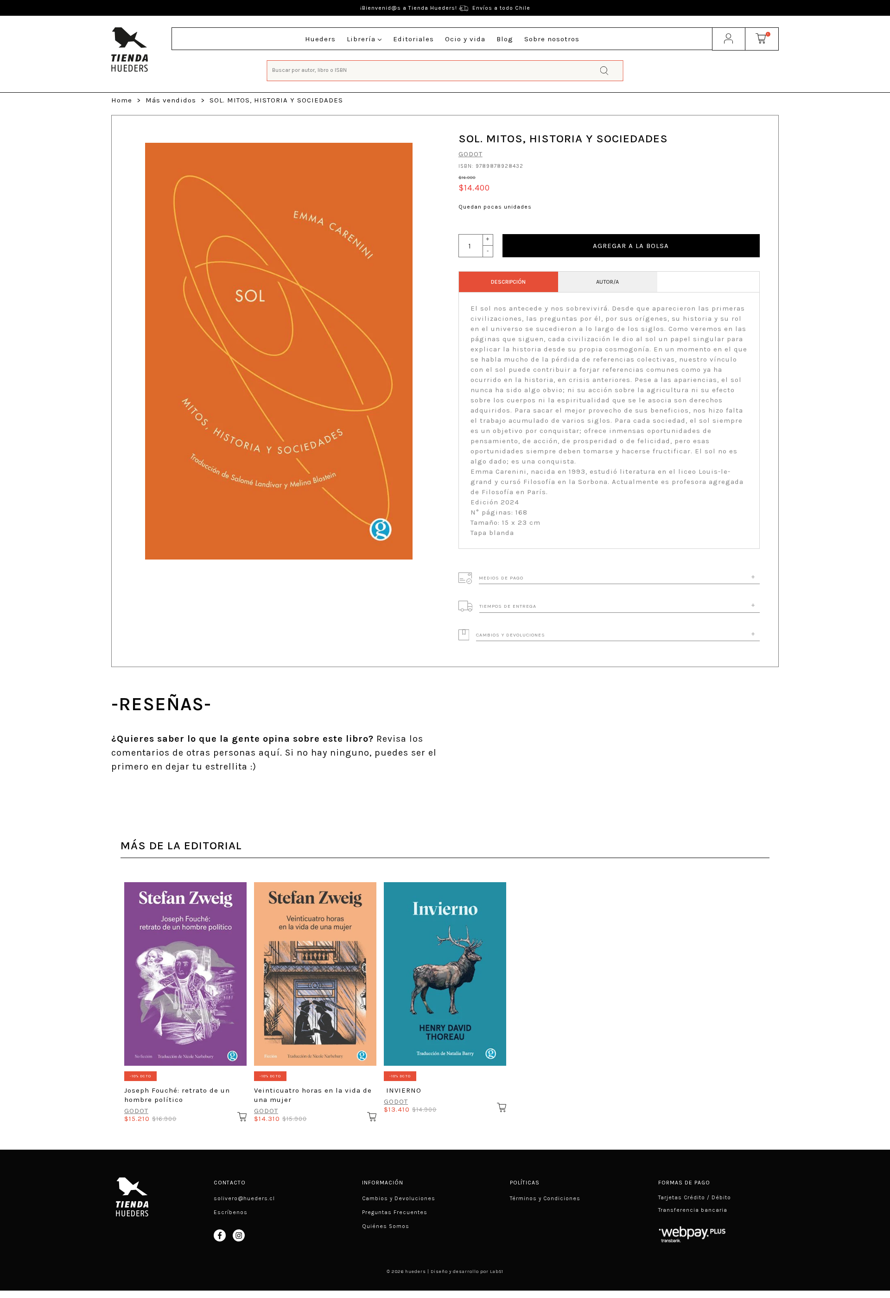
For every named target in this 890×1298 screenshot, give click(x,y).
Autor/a (607, 282)
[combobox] (445, 70)
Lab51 (496, 1271)
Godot (470, 154)
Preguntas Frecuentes (394, 1212)
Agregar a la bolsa (631, 246)
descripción (508, 282)
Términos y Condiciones (545, 1198)
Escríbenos (231, 1212)
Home (121, 100)
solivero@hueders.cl (244, 1198)
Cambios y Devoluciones (398, 1198)
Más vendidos (171, 100)
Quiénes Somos (385, 1226)
